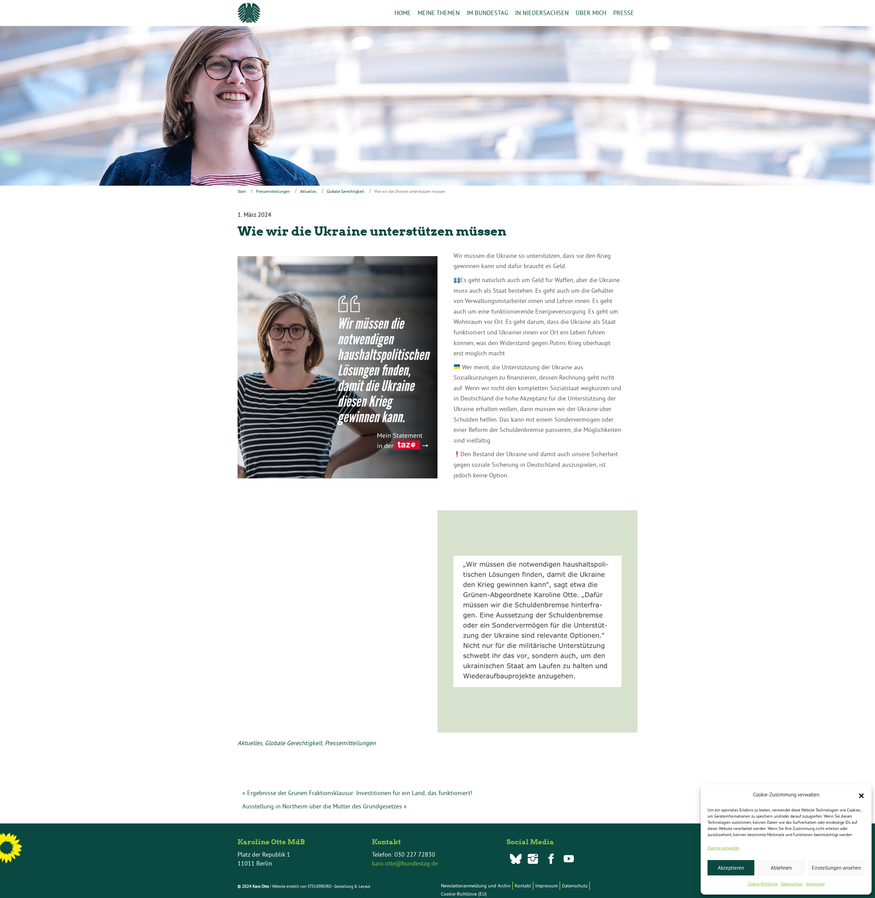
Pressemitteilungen (273, 191)
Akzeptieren (731, 867)
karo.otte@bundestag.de (405, 863)
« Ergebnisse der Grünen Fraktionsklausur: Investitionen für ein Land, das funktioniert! (357, 793)
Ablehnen (781, 867)
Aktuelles (308, 191)
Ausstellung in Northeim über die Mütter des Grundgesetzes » (324, 806)
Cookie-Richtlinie (763, 883)
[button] (861, 795)
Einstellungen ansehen (836, 867)
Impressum (815, 883)
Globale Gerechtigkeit (345, 191)
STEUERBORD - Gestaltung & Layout (339, 886)
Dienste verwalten (724, 847)
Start (242, 191)
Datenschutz (792, 883)
